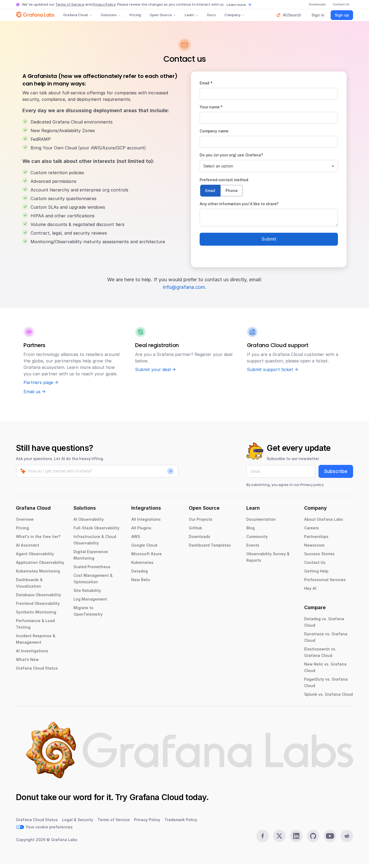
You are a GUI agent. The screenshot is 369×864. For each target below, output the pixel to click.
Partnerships (316, 536)
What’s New (27, 659)
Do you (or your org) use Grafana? (231, 155)
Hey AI (310, 588)
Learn (189, 15)
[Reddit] (347, 835)
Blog (250, 528)
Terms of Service (69, 4)
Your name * (211, 107)
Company (232, 15)
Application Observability (40, 562)
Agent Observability (35, 553)
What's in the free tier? (38, 536)
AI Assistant (27, 545)
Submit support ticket (270, 369)
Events (252, 545)
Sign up (342, 15)
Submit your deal (153, 369)
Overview (25, 519)
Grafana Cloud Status (37, 668)
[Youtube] (330, 835)
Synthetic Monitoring (36, 612)
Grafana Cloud (75, 15)
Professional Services (325, 579)
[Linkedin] (296, 835)
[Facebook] (262, 835)
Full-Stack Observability (96, 528)
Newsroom (314, 545)
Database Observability (38, 594)
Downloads (199, 536)
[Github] (313, 835)
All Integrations (146, 519)
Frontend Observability (38, 603)
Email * (206, 83)
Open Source (161, 15)
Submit (268, 239)
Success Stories (319, 553)
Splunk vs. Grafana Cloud (328, 694)
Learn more (236, 4)
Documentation (261, 519)
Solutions (109, 15)
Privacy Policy (103, 4)
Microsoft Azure (146, 553)
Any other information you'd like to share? (239, 203)
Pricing (135, 15)
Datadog (139, 571)
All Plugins (141, 528)
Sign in (317, 15)
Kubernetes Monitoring (38, 571)
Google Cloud (144, 545)
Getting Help (316, 571)
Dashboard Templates (210, 545)
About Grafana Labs (323, 519)
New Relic (140, 579)
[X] (279, 835)
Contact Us (315, 562)
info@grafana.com (184, 287)
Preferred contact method (224, 179)
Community (257, 536)
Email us (32, 391)
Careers (311, 528)
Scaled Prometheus (91, 566)
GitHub (195, 528)
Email (210, 190)
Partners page (38, 382)
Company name (214, 131)
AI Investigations (32, 651)
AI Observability (88, 519)
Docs (211, 15)
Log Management (90, 599)
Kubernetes (142, 562)
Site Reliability (87, 590)
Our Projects (200, 519)
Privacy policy (312, 484)
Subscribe (335, 471)
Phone (232, 190)
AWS (135, 536)
